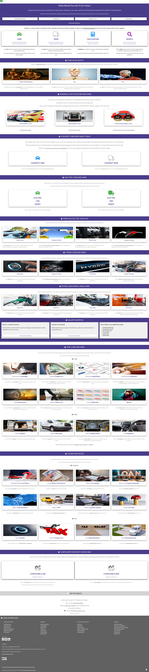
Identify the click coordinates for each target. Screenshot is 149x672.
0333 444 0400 (78, 603)
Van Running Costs (74, 130)
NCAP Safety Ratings (118, 624)
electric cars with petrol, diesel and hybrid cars (51, 245)
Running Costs (56, 18)
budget (77, 444)
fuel (81, 444)
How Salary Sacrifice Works (108, 327)
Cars (7, 49)
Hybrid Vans (82, 279)
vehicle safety (19, 87)
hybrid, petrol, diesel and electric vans (126, 279)
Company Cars (43, 627)
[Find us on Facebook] (3, 640)
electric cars (47, 407)
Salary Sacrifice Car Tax (107, 330)
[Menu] (1, 1)
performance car (16, 407)
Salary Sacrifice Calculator (74, 335)
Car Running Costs (25, 130)
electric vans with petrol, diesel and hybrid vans (124, 245)
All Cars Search (43, 630)
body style (86, 407)
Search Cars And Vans (45, 624)
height (91, 444)
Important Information (15, 667)
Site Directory (117, 633)
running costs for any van (122, 168)
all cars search (121, 407)
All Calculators (6, 632)
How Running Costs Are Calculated (123, 130)
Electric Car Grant (80, 627)
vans (67, 145)
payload (14, 438)
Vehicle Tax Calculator (8, 630)
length (85, 444)
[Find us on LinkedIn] (9, 640)
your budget (15, 381)
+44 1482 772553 (70, 605)
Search (121, 49)
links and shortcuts (89, 28)
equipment (121, 381)
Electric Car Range (81, 630)
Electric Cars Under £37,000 (82, 629)
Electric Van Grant (80, 632)
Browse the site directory (74, 23)
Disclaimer (9, 667)
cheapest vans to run (106, 168)
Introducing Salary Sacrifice (108, 328)
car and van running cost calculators (56, 148)
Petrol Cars (9, 312)
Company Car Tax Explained (119, 625)
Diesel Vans (119, 312)
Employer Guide (106, 333)
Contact (4, 667)
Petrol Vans (82, 312)
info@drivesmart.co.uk (78, 610)
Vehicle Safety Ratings (20, 18)
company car (53, 381)
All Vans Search (43, 633)
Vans (44, 49)
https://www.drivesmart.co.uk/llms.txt (28, 670)
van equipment (120, 438)
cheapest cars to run (32, 168)
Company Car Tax (93, 18)
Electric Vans (79, 245)
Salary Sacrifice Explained (25, 335)
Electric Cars (7, 245)
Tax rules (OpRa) (106, 332)
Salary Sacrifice (129, 18)
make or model (86, 381)
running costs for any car (49, 168)
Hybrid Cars (9, 279)
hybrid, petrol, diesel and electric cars (52, 279)
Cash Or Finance (117, 630)
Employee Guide (106, 335)
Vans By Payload (44, 632)
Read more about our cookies (7, 654)
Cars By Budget (44, 625)
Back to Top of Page (31, 667)
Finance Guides (117, 632)
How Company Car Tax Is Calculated (121, 627)
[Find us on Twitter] (6, 640)
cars (62, 145)
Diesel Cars (46, 312)
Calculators (81, 49)
